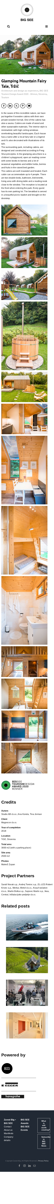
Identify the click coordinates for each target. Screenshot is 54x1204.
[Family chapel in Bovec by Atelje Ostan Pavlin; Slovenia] (27, 960)
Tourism (5, 97)
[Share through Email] (29, 105)
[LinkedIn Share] (10, 105)
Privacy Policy (43, 1161)
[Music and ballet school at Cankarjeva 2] (27, 1025)
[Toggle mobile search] (8, 26)
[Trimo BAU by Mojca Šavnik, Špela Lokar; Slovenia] (27, 993)
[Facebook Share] (3, 105)
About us (8, 1130)
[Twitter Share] (16, 105)
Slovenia (42, 94)
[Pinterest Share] (22, 105)
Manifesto (8, 1133)
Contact (7, 1127)
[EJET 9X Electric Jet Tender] (27, 927)
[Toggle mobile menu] (46, 26)
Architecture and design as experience (19, 91)
